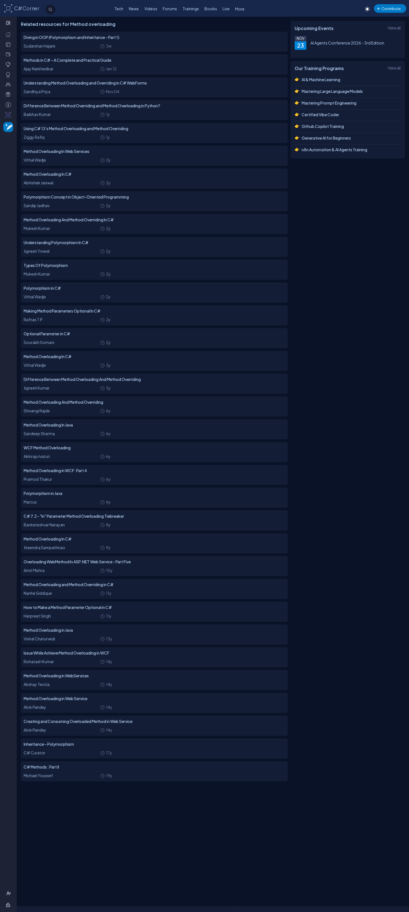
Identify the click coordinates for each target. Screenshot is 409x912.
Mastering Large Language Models (332, 91)
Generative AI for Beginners (326, 137)
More (240, 8)
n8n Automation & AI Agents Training (334, 149)
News (134, 8)
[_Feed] (9, 34)
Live (226, 8)
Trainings (191, 8)
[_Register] (9, 893)
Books (210, 8)
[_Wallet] (9, 54)
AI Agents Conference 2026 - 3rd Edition (347, 42)
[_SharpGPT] (9, 115)
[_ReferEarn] (9, 94)
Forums (170, 8)
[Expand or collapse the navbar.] (8, 22)
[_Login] (9, 905)
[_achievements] (9, 75)
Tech (118, 8)
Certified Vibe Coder (320, 114)
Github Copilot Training (323, 126)
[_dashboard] (9, 44)
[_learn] (9, 64)
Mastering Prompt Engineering (329, 102)
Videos (150, 8)
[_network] (9, 84)
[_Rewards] (9, 105)
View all (394, 27)
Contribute (391, 8)
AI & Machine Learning (321, 79)
